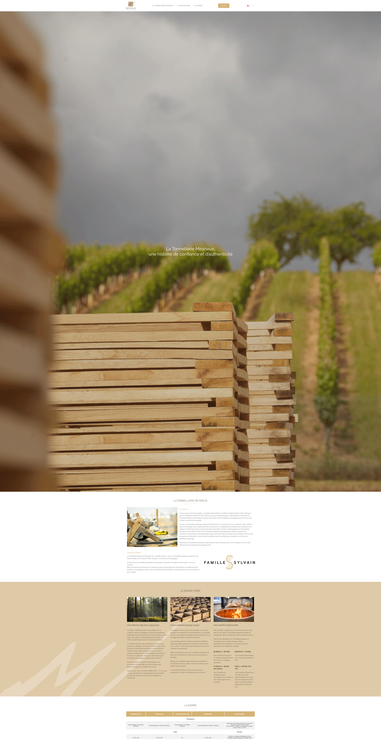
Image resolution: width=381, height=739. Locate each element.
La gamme (198, 6)
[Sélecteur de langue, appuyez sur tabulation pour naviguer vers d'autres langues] (250, 5)
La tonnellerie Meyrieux (162, 6)
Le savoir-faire (183, 6)
